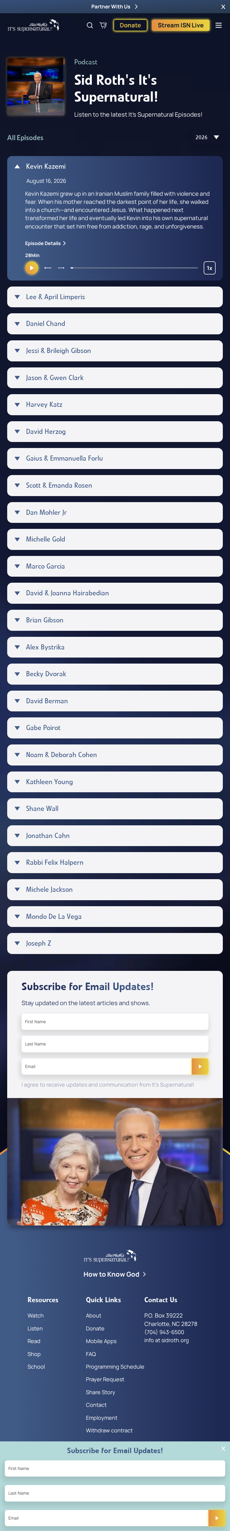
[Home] (33, 25)
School (36, 1366)
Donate (130, 25)
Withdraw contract (109, 1430)
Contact (96, 1404)
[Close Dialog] (223, 1448)
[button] (223, 6)
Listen (35, 1328)
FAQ (91, 1354)
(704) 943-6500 (164, 1332)
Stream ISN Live (181, 25)
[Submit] (200, 1066)
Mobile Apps (101, 1341)
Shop (34, 1354)
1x (211, 269)
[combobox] (207, 137)
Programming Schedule (115, 1366)
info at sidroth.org (166, 1340)
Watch (36, 1315)
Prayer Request (105, 1379)
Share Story (100, 1392)
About (93, 1315)
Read (34, 1341)
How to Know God (112, 1274)
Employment (101, 1417)
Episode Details (43, 243)
